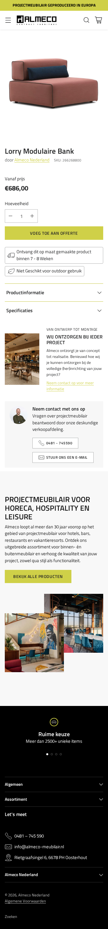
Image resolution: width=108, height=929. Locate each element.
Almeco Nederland (32, 159)
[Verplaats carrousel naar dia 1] (47, 754)
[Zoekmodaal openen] (86, 20)
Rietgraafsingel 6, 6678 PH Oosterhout (50, 857)
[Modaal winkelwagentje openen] (98, 20)
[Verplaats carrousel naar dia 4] (61, 754)
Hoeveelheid (16, 203)
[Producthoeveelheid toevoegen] (32, 216)
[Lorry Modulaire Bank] (54, 83)
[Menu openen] (8, 20)
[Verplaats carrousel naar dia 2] (52, 754)
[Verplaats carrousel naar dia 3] (56, 754)
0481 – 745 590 (29, 836)
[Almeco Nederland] (37, 20)
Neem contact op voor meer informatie (70, 386)
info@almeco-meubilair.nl (39, 846)
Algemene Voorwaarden (25, 901)
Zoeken (11, 916)
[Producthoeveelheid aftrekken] (10, 216)
